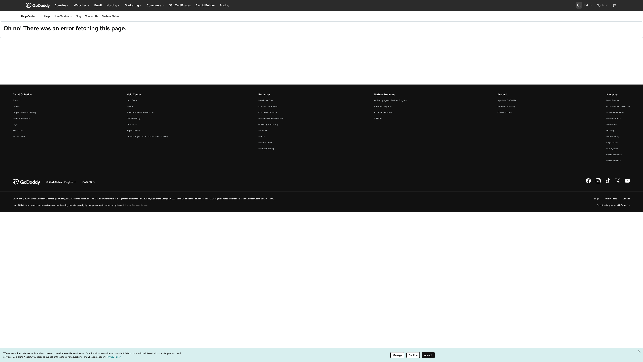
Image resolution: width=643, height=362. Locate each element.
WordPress (611, 124)
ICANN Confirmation (268, 106)
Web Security (612, 136)
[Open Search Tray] (579, 5)
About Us (17, 100)
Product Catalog (266, 148)
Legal (15, 124)
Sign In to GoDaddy (506, 100)
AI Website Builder (615, 112)
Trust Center (19, 136)
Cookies (626, 199)
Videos (130, 106)
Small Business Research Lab (140, 112)
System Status (110, 16)
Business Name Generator (270, 118)
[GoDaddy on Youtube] (627, 183)
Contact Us (91, 16)
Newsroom (18, 130)
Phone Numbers (613, 161)
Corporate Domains (267, 112)
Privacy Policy (611, 199)
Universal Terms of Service (135, 205)
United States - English (59, 182)
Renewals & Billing (506, 106)
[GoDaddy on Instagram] (598, 183)
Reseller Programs (383, 106)
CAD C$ (87, 182)
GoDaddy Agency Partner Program (390, 100)
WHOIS (261, 136)
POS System (612, 148)
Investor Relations (21, 118)
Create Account (504, 112)
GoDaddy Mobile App (268, 124)
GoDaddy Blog (133, 118)
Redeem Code (265, 142)
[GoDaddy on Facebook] (588, 183)
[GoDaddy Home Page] (27, 182)
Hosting (610, 130)
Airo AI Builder (205, 5)
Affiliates (378, 118)
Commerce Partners (384, 112)
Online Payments (614, 155)
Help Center (132, 100)
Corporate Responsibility (24, 112)
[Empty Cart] (614, 5)
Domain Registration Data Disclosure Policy (147, 136)
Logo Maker (612, 142)
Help (47, 16)
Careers (16, 106)
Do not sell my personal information (613, 205)
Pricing (224, 5)
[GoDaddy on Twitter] (618, 183)
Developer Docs (265, 100)
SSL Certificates (180, 5)
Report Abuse (133, 130)
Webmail (262, 130)
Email (98, 5)
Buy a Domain (612, 100)
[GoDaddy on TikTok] (608, 183)
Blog (78, 16)
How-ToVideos (63, 16)
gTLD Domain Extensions (618, 106)
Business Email (613, 118)
